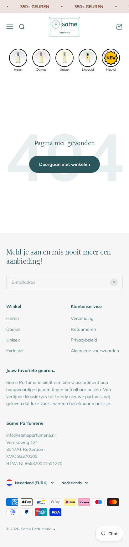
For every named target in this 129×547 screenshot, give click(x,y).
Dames (13, 329)
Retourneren (83, 329)
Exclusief (15, 350)
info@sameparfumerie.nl (30, 435)
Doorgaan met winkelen (64, 164)
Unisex (13, 340)
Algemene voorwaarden (95, 350)
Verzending (82, 318)
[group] (18, 59)
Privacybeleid (84, 340)
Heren (12, 318)
